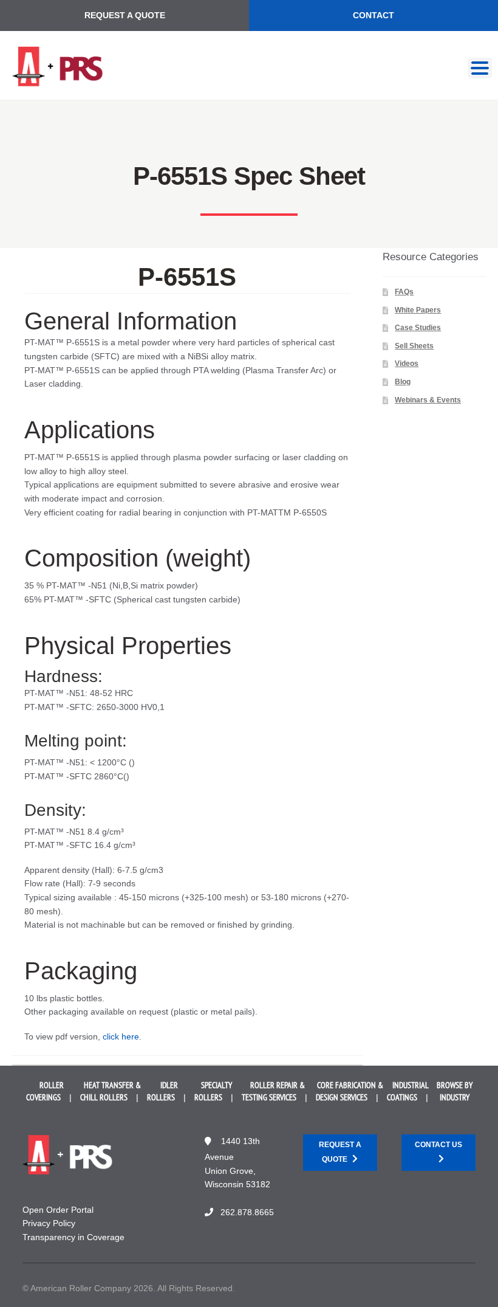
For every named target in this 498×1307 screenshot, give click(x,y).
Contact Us (438, 1144)
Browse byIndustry (454, 1091)
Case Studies (418, 327)
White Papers (418, 310)
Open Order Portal (58, 1210)
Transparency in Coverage (73, 1237)
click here (121, 1036)
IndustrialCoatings (408, 1091)
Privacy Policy (48, 1223)
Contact (373, 15)
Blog (403, 382)
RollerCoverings (45, 1091)
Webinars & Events (428, 400)
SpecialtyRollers (213, 1091)
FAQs (404, 292)
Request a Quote (124, 15)
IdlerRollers (163, 1091)
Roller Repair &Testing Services (273, 1091)
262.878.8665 (247, 1212)
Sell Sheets (414, 346)
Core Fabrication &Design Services (349, 1091)
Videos (406, 363)
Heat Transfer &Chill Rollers (110, 1091)
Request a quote (340, 1151)
